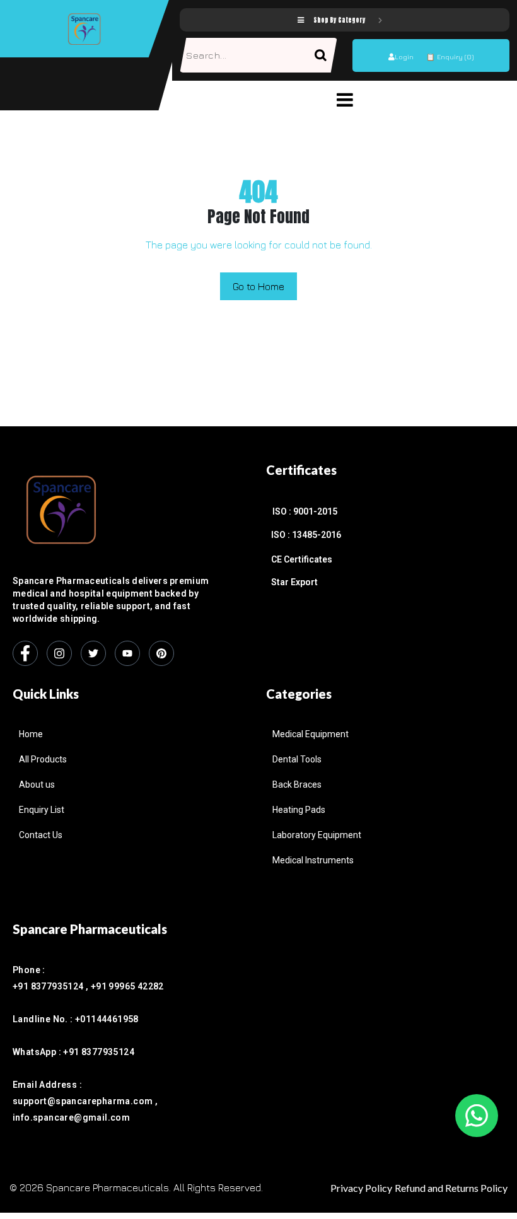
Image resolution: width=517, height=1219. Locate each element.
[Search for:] (247, 55)
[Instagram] (59, 653)
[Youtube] (127, 653)
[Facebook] (25, 653)
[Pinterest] (161, 653)
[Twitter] (93, 653)
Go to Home (258, 286)
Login (404, 56)
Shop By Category (339, 20)
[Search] (326, 55)
